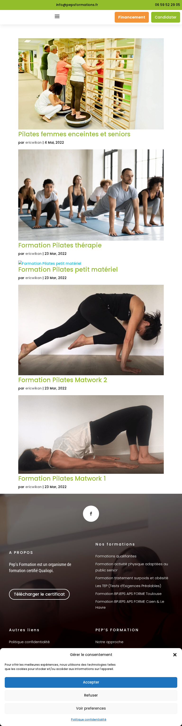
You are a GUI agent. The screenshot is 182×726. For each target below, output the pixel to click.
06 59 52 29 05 (167, 4)
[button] (175, 654)
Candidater (166, 17)
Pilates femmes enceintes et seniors (74, 134)
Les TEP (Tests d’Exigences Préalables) (128, 585)
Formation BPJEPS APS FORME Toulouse (129, 593)
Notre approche (109, 641)
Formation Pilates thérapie (60, 245)
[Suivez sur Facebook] (91, 514)
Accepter (91, 682)
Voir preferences (91, 708)
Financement (131, 17)
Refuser (91, 695)
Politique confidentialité (88, 719)
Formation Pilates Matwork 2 (62, 380)
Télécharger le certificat (39, 594)
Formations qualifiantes (116, 556)
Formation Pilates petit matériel (68, 269)
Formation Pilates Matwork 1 (62, 478)
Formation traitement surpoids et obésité (132, 577)
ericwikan (33, 142)
